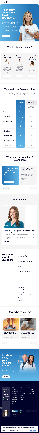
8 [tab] (9, 188)
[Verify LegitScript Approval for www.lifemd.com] (20, 411)
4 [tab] (5, 188)
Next (35, 188)
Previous (32, 188)
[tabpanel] (28, 175)
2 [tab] (4, 188)
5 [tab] (6, 188)
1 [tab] (3, 188)
